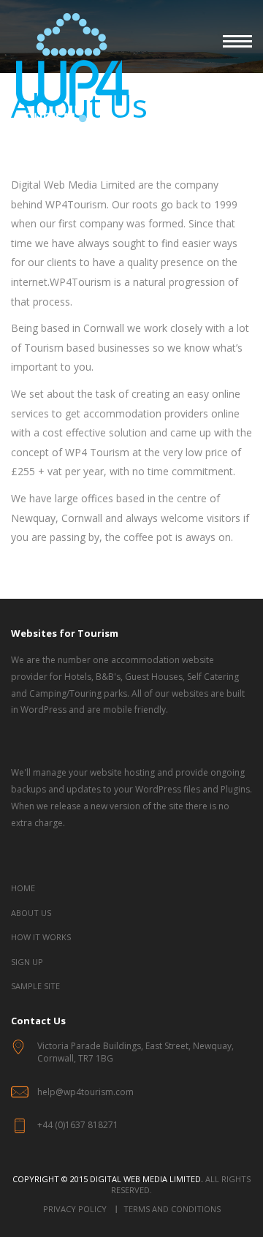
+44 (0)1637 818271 (77, 1125)
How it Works (41, 936)
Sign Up (27, 961)
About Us (31, 912)
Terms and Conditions (172, 1208)
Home (23, 887)
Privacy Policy (75, 1208)
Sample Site (35, 985)
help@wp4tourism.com (85, 1092)
